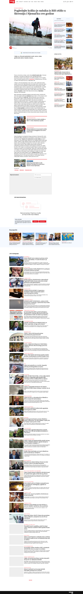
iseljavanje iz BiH (29, 170)
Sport (29, 1)
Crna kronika (26, 1)
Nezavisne (32, 79)
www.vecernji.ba (12, 1)
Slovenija (16, 170)
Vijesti (17, 1)
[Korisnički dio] (67, 1)
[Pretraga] (65, 1)
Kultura (39, 1)
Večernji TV (21, 1)
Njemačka (22, 170)
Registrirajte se (42, 221)
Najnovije (68, 18)
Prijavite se (35, 221)
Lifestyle (35, 1)
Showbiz (42, 1)
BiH (72, 1)
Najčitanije (59, 18)
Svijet (32, 1)
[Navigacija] (68, 1)
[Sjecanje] (64, 1)
